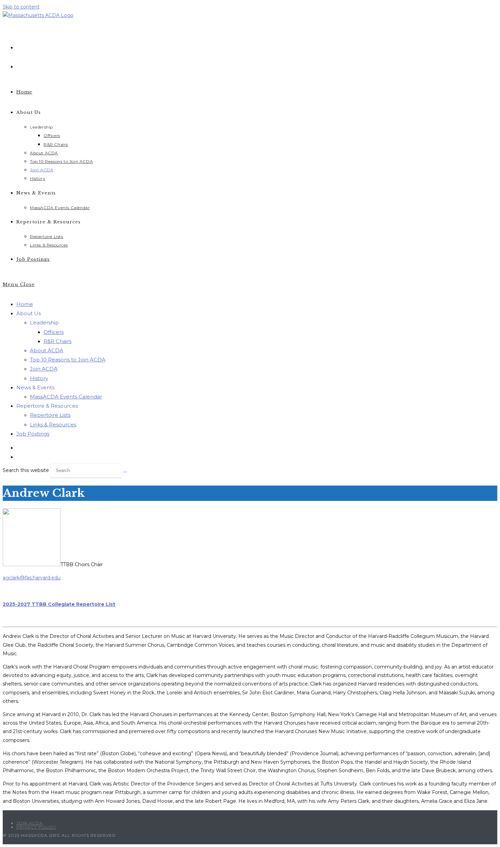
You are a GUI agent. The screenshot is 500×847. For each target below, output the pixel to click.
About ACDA (46, 350)
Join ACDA (43, 369)
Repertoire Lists (50, 415)
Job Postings (32, 433)
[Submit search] (125, 472)
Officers (54, 332)
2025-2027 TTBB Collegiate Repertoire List (59, 604)
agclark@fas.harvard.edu (32, 578)
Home (24, 304)
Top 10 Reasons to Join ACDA (67, 359)
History (39, 378)
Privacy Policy (36, 827)
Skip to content (21, 7)
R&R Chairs (57, 341)
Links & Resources (53, 424)
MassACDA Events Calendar (66, 396)
